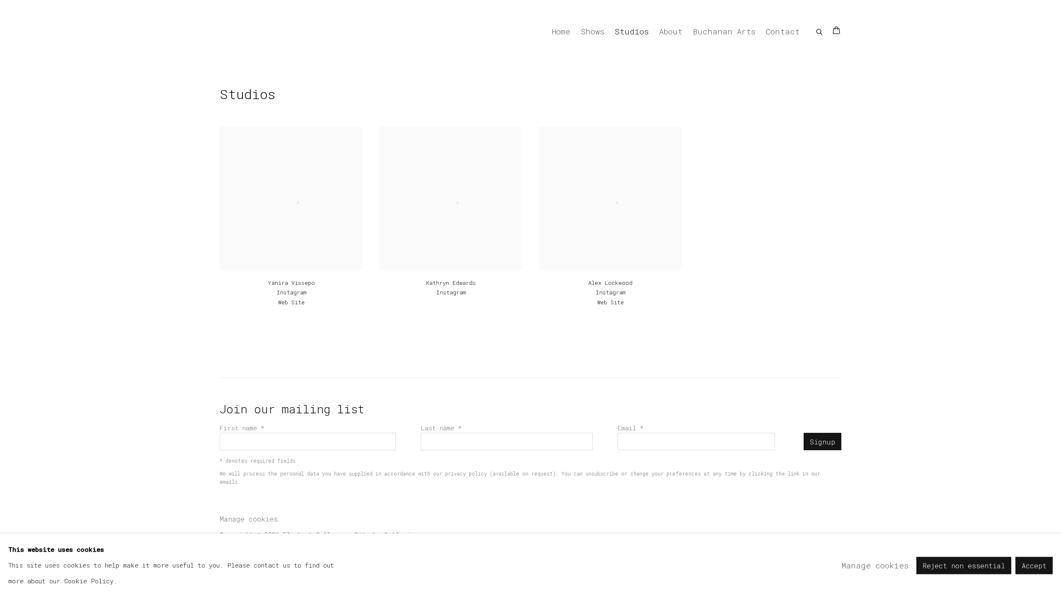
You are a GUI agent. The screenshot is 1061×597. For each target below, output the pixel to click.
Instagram (291, 292)
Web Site (291, 302)
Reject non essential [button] (964, 565)
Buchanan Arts (724, 31)
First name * (242, 428)
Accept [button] (1034, 565)
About (671, 31)
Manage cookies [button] (249, 519)
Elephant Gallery (249, 31)
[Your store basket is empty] (836, 31)
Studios (632, 31)
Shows (592, 31)
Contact (783, 31)
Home (561, 31)
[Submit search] (820, 30)
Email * (631, 428)
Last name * (441, 428)
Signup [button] (822, 442)
